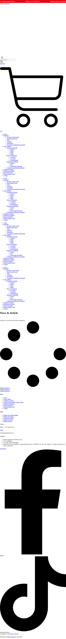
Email (1, 430)
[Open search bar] (2, 58)
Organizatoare (14, 160)
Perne (11, 152)
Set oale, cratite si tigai (13, 137)
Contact (5, 175)
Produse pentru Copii (9, 174)
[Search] (1, 62)
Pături (11, 154)
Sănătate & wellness (8, 171)
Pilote (11, 151)
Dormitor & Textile (12, 148)
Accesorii (12, 158)
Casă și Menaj (7, 146)
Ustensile (9, 141)
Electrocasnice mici (12, 138)
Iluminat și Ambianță (12, 161)
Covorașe (12, 157)
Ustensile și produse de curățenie (16, 168)
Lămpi (12, 163)
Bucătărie (6, 135)
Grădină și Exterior (8, 169)
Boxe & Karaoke (8, 172)
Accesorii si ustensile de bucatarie (16, 145)
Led (11, 165)
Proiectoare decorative (16, 166)
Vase (8, 140)
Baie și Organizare (12, 155)
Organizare (10, 143)
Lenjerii (12, 149)
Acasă (5, 134)
